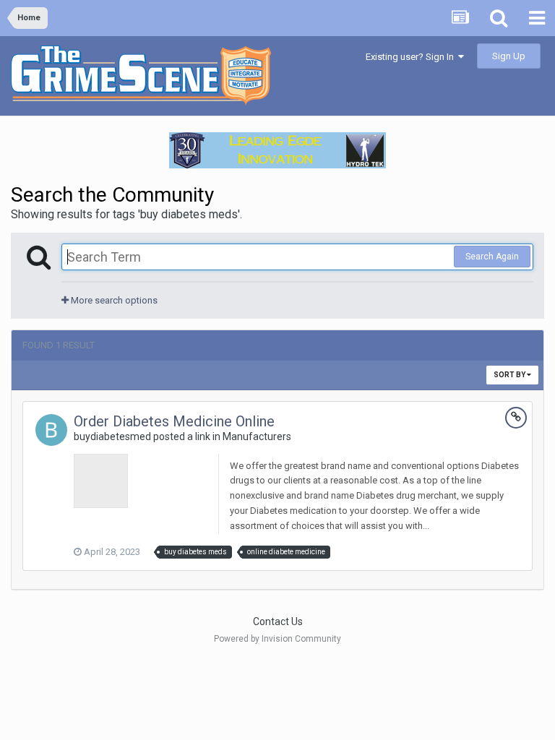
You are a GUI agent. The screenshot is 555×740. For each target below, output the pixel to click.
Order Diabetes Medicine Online (174, 421)
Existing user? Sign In (412, 56)
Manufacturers (257, 436)
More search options (113, 300)
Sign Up (508, 56)
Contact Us (278, 621)
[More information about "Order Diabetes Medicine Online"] (101, 481)
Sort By (510, 375)
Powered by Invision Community (277, 639)
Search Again (492, 256)
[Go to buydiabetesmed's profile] (51, 430)
